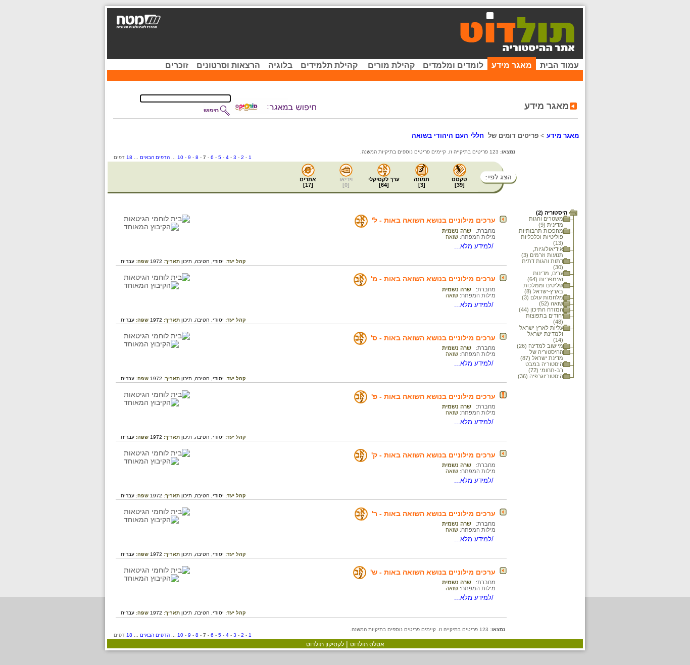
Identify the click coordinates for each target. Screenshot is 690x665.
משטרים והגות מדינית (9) (546, 222)
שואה (452, 237)
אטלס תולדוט (367, 644)
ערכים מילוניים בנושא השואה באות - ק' (433, 455)
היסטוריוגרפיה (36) (540, 376)
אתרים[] (308, 182)
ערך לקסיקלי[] (384, 182)
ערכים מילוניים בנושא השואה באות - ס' (433, 338)
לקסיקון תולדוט (325, 644)
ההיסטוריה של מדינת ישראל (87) (541, 355)
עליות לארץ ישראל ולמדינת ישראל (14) (541, 334)
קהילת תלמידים (329, 65)
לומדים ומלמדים (453, 65)
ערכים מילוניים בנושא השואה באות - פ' (433, 396)
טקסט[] (459, 182)
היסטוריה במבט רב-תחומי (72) (544, 367)
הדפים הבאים (155, 157)
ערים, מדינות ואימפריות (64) (545, 276)
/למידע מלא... (475, 246)
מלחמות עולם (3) (542, 297)
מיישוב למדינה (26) (540, 346)
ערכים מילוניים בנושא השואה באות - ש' (433, 572)
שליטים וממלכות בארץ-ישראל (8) (543, 288)
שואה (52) (551, 303)
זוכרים (176, 65)
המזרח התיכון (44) (541, 309)
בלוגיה (280, 65)
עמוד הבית (559, 65)
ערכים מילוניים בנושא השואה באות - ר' (434, 513)
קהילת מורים (391, 65)
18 (129, 157)
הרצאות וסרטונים (228, 65)
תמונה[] (421, 182)
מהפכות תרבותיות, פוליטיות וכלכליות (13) (540, 237)
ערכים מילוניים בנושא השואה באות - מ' (433, 279)
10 (180, 157)
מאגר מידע (511, 65)
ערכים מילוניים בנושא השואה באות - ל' (434, 220)
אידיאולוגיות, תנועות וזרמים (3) (542, 252)
